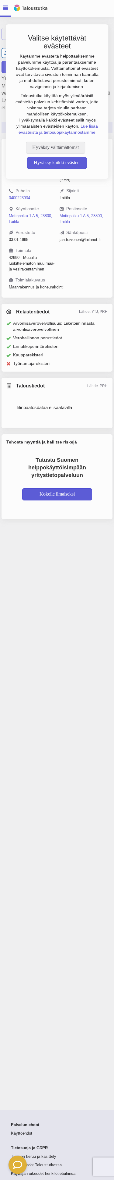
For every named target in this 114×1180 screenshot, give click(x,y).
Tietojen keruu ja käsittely (33, 1156)
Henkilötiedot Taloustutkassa (36, 1165)
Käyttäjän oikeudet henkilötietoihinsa (43, 1173)
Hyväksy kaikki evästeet (57, 162)
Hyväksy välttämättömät (55, 147)
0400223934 (19, 198)
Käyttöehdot (21, 1133)
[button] (18, 1165)
